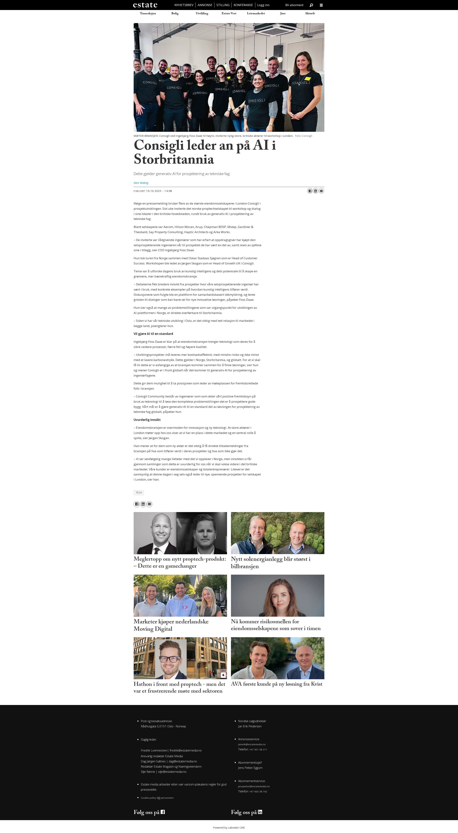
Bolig (175, 13)
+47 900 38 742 (258, 791)
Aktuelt (310, 13)
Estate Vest (229, 13)
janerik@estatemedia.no (252, 744)
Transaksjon (148, 13)
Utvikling (202, 13)
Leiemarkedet (256, 13)
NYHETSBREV (183, 5)
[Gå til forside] (145, 5)
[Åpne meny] (321, 5)
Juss (283, 13)
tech (139, 492)
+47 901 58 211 (258, 749)
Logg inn (263, 5)
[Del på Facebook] (310, 190)
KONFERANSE (243, 5)
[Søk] (311, 5)
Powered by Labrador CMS (229, 827)
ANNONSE (205, 5)
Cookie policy (148, 797)
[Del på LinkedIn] (315, 190)
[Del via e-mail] (321, 190)
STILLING (223, 5)
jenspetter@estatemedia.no (254, 786)
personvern (167, 797)
